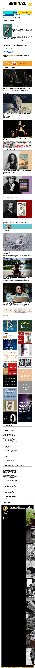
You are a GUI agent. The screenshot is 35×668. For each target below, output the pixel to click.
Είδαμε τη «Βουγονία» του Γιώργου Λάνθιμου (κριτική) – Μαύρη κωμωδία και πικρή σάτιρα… (10, 492)
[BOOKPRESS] (17, 4)
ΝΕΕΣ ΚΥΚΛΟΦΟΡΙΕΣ (13, 8)
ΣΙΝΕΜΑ (5, 493)
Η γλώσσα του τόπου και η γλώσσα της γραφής (10, 456)
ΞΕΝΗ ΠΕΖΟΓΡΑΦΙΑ (16, 17)
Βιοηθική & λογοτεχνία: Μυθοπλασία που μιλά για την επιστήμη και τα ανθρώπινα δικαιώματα (17, 303)
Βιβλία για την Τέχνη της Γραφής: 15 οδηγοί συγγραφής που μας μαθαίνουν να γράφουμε (16, 278)
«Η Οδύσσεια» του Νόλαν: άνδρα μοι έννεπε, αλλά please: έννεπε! (10, 460)
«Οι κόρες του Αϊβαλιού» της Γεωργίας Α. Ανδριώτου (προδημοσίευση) (17, 170)
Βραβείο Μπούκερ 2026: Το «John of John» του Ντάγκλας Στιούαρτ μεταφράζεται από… (10, 451)
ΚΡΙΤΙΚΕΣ (18, 8)
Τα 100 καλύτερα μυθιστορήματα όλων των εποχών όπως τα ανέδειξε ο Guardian (10, 497)
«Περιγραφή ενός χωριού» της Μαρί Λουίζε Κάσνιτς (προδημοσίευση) (17, 194)
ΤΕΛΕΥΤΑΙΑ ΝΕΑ (7, 8)
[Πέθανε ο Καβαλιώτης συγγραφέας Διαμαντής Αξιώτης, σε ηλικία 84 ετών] (17, 103)
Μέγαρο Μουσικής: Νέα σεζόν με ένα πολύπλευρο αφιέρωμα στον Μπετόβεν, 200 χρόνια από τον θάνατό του (16, 139)
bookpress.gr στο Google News (12, 55)
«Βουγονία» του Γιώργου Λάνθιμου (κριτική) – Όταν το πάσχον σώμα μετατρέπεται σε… (10, 486)
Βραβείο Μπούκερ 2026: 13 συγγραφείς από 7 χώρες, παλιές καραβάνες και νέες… (10, 446)
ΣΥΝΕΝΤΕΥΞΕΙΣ (25, 8)
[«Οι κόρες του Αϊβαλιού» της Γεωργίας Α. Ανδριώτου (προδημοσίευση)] (17, 160)
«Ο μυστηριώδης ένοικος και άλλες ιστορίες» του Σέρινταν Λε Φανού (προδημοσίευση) (17, 219)
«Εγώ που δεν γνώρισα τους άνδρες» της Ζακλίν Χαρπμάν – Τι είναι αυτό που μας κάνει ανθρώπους (17, 89)
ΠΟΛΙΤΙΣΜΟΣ (29, 8)
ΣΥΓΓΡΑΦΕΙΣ (8, 425)
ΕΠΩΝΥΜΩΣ (6, 457)
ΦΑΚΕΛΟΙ (7, 502)
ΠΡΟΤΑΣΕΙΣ (6, 498)
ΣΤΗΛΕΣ (21, 8)
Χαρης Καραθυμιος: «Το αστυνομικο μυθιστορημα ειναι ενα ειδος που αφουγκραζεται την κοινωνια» (9, 435)
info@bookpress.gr (5, 513)
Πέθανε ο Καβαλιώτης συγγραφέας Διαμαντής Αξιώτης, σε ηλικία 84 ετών (17, 114)
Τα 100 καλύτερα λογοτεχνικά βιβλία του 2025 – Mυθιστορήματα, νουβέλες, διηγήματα (10, 481)
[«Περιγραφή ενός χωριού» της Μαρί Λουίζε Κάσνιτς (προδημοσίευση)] (17, 184)
